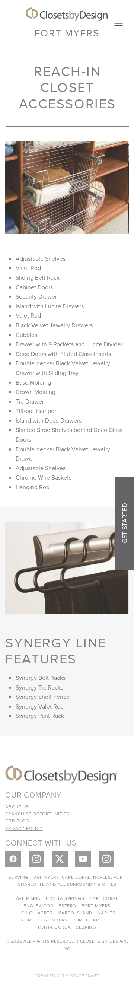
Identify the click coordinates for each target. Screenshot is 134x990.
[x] (60, 859)
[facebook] (13, 859)
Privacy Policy (23, 828)
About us (17, 806)
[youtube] (83, 859)
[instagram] (36, 859)
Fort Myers (67, 32)
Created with (67, 976)
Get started (124, 523)
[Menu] (118, 24)
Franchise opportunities (37, 814)
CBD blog (17, 821)
